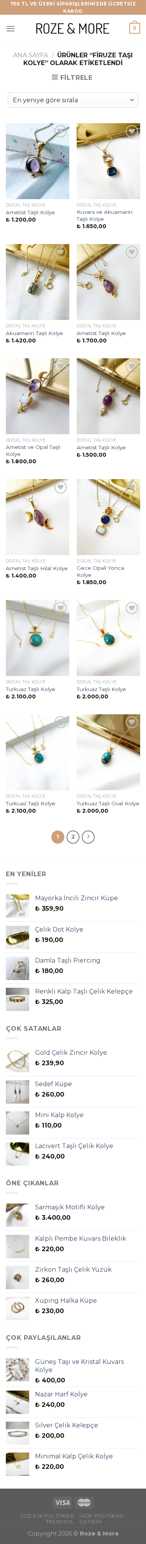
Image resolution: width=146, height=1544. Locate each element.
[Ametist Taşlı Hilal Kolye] (37, 517)
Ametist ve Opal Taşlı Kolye (33, 450)
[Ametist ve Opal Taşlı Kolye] (37, 396)
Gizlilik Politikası (47, 1516)
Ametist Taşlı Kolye (30, 212)
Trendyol (60, 1522)
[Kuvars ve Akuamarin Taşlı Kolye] (108, 161)
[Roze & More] (73, 28)
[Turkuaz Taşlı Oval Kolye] (108, 752)
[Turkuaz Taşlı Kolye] (37, 638)
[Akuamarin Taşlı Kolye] (37, 282)
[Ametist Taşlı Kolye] (37, 161)
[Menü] (10, 28)
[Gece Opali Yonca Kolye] (108, 517)
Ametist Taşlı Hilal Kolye (37, 568)
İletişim (90, 1522)
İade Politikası (101, 1516)
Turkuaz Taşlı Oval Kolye (108, 803)
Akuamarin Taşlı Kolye (34, 333)
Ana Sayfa (30, 55)
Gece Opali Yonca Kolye (100, 571)
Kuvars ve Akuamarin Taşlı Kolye (104, 215)
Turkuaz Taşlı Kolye (30, 689)
